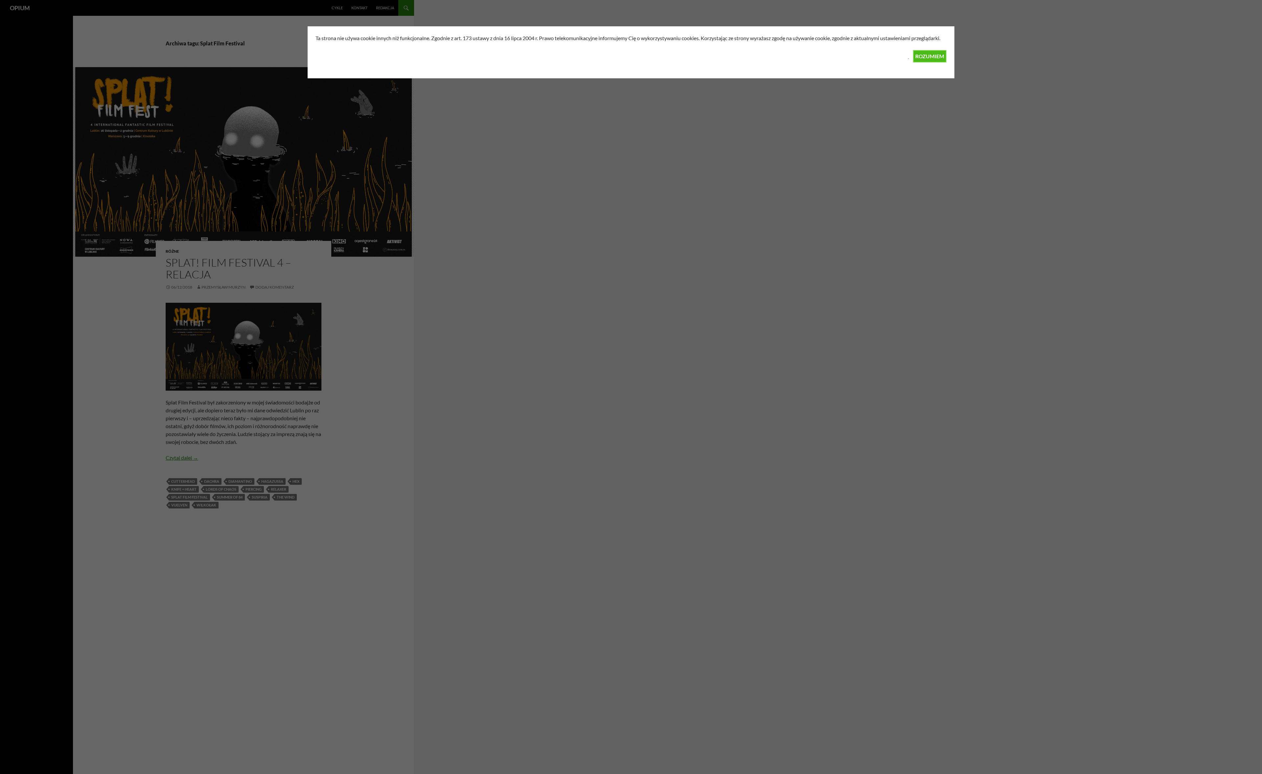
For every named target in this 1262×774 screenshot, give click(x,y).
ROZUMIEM (929, 56)
